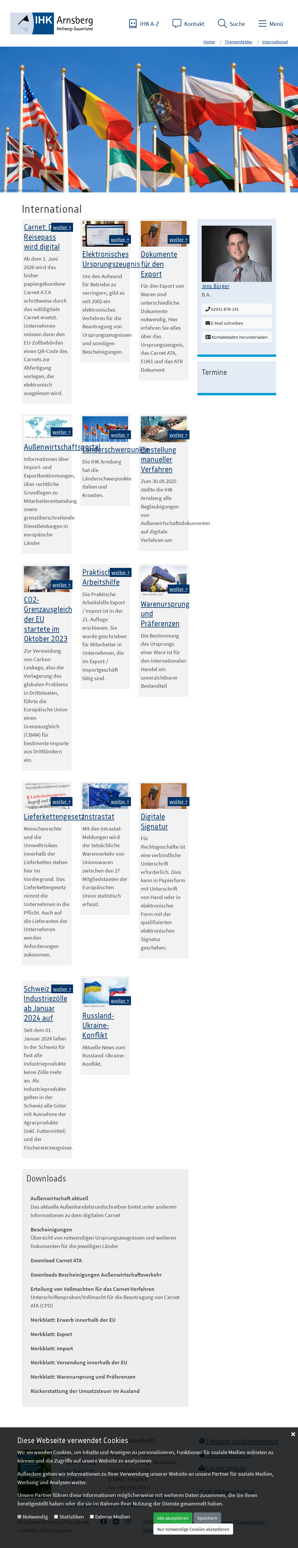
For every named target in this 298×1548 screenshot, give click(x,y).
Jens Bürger (215, 286)
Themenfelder (239, 42)
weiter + (62, 227)
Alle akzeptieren (173, 1518)
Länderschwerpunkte (115, 450)
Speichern (207, 1518)
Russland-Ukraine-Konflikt (98, 1026)
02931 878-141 (224, 309)
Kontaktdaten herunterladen (239, 337)
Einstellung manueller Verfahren (158, 460)
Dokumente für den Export (159, 264)
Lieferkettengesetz (54, 817)
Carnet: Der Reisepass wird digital (42, 237)
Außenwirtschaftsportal (62, 447)
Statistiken (71, 1516)
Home (209, 42)
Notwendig (35, 1516)
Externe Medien (112, 1516)
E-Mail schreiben (226, 323)
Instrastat (98, 817)
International (275, 42)
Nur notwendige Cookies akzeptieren (193, 1529)
